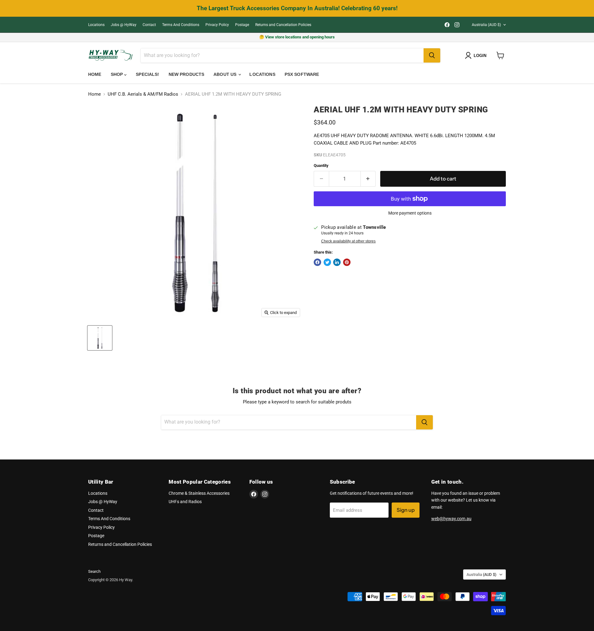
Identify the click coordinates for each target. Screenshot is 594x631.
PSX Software (302, 74)
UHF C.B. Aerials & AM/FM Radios (143, 94)
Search (94, 571)
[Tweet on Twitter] (327, 262)
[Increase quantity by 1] (368, 179)
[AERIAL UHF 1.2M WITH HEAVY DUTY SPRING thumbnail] (100, 338)
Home (94, 74)
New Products (186, 74)
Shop (117, 74)
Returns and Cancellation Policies (283, 25)
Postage (242, 25)
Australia (486, 25)
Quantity (321, 165)
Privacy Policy (217, 25)
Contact (149, 25)
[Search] (432, 55)
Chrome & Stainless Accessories (199, 493)
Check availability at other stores (348, 241)
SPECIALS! (147, 74)
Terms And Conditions (180, 25)
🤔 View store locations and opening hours (297, 37)
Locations (96, 25)
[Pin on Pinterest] (347, 262)
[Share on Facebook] (317, 262)
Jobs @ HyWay (123, 25)
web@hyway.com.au (451, 518)
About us (225, 74)
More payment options (410, 213)
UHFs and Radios (185, 501)
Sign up (406, 510)
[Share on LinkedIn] (337, 262)
